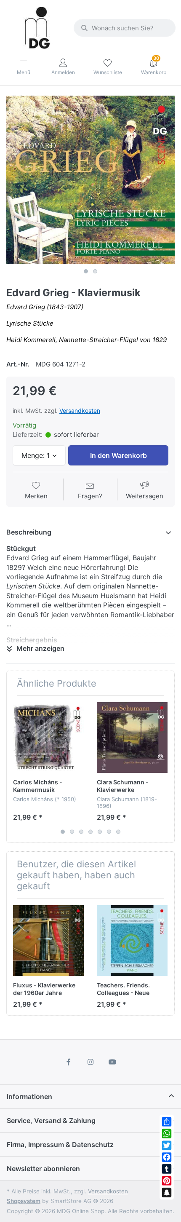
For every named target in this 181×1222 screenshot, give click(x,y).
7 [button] (118, 832)
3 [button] (81, 832)
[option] (90, 180)
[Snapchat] (167, 1192)
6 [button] (109, 832)
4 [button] (90, 832)
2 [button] (95, 271)
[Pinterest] (167, 1181)
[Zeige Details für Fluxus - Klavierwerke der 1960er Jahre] (48, 940)
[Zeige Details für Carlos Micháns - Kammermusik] (48, 737)
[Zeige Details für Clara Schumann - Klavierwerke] (132, 737)
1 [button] (86, 271)
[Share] (167, 1122)
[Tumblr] (167, 1169)
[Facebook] (167, 1157)
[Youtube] (112, 1062)
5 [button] (100, 832)
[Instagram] (90, 1062)
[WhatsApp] (167, 1133)
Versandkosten (79, 410)
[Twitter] (167, 1145)
